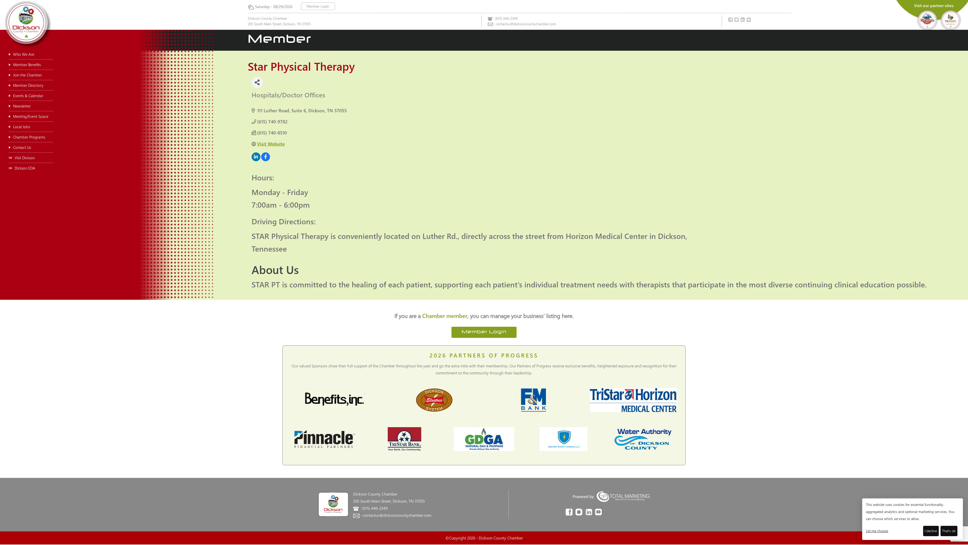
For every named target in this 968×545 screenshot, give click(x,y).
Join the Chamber (27, 74)
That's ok (949, 530)
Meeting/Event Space (30, 116)
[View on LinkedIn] (256, 159)
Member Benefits (27, 64)
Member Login (318, 6)
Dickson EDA (25, 168)
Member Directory (28, 85)
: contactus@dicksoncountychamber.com (525, 23)
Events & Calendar (28, 95)
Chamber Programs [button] (29, 137)
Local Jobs (21, 126)
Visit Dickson (25, 157)
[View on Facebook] (265, 159)
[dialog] (912, 519)
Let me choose (877, 530)
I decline (931, 530)
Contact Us (22, 147)
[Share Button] (257, 82)
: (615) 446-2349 (505, 18)
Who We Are (23, 54)
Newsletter (22, 105)
